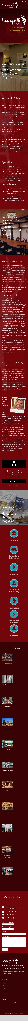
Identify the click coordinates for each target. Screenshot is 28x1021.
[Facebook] (13, 998)
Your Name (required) (7, 918)
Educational (8, 724)
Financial (7, 873)
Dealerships (8, 830)
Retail (7, 808)
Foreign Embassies (7, 659)
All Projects (8, 746)
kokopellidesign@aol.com (11, 914)
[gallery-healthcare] (14, 593)
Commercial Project (8, 766)
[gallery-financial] (14, 560)
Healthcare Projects (8, 681)
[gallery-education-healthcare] (14, 542)
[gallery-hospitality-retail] (14, 607)
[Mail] (15, 998)
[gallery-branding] (14, 621)
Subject (4, 927)
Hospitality (7, 702)
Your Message (5, 932)
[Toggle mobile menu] (25, 2)
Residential (7, 786)
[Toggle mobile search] (22, 2)
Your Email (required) (7, 923)
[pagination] (9, 481)
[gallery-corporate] (14, 526)
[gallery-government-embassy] (14, 576)
